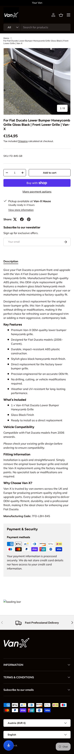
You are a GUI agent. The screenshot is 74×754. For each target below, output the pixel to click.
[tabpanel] (37, 393)
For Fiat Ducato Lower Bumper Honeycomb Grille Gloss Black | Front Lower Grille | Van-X (35, 42)
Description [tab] (10, 261)
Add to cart (49, 172)
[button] (61, 15)
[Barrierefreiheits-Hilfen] (8, 745)
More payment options (37, 191)
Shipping (23, 141)
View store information (21, 209)
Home (6, 38)
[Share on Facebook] (21, 219)
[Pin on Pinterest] (28, 219)
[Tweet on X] (15, 219)
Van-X (14, 745)
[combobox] (37, 27)
